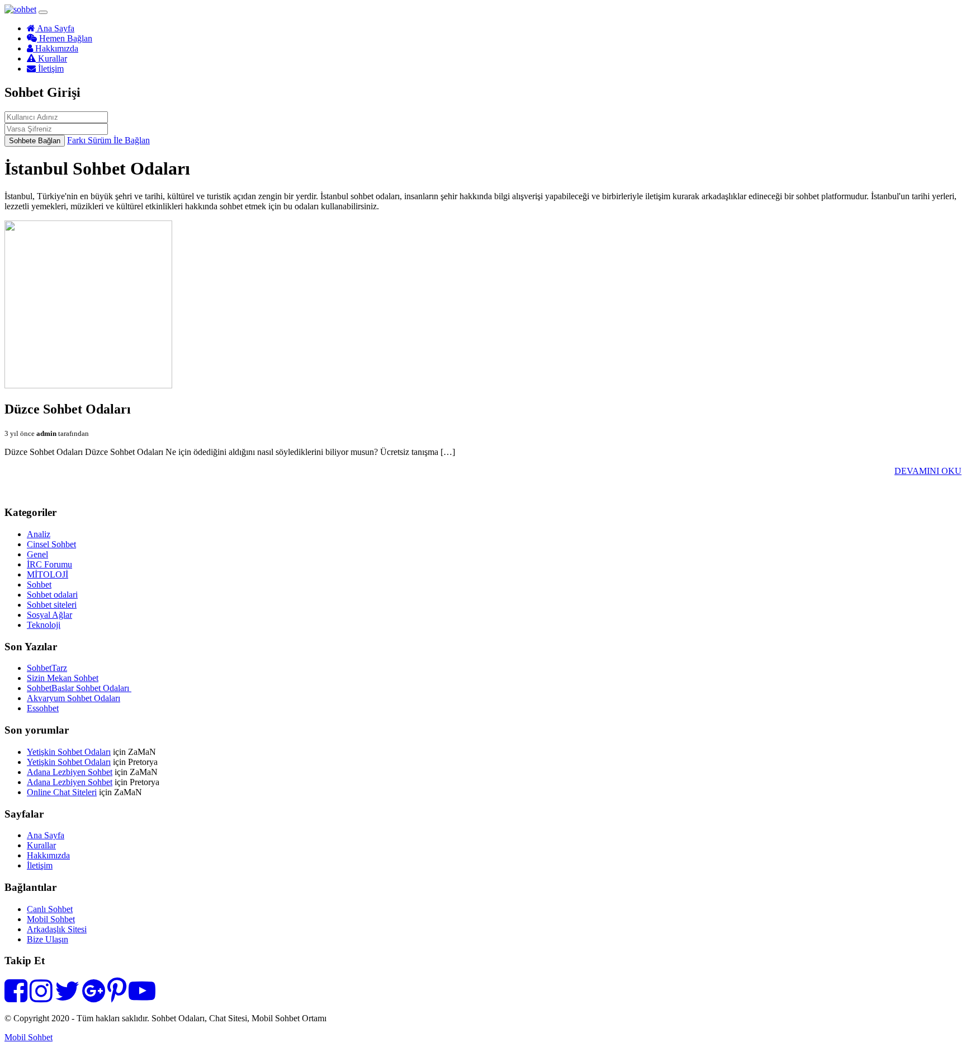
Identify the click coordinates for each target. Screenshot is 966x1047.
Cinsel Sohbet (51, 544)
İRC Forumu (49, 564)
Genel (37, 554)
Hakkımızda (55, 48)
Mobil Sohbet (51, 919)
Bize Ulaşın (47, 939)
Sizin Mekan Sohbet (62, 678)
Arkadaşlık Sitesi (57, 929)
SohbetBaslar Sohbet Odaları (79, 688)
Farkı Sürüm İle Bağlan (108, 140)
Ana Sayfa (54, 28)
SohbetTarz (47, 668)
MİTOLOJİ (47, 574)
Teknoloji (43, 625)
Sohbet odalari (52, 594)
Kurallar (51, 58)
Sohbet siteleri (52, 604)
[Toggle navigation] (43, 12)
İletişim (50, 68)
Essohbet (43, 708)
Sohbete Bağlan (34, 141)
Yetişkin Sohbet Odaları (69, 752)
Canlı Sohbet (50, 909)
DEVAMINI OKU (928, 471)
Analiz (38, 534)
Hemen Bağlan (64, 38)
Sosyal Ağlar (49, 614)
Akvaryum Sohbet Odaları (73, 698)
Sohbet (39, 584)
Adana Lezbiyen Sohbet (69, 772)
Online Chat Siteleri (62, 792)
